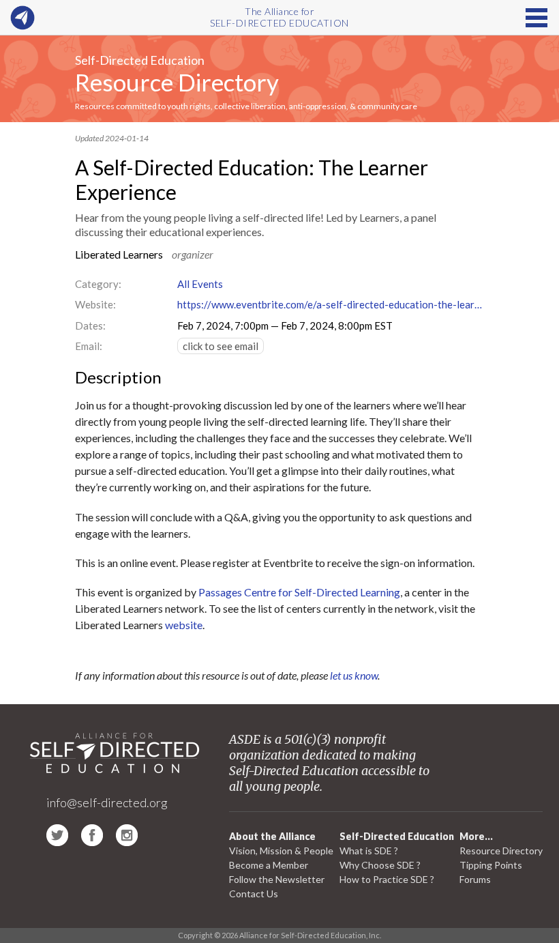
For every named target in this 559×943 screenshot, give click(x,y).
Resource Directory (177, 82)
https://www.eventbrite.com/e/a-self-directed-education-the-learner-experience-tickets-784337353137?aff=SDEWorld (330, 304)
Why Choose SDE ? (380, 865)
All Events (200, 284)
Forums (475, 879)
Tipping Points (490, 865)
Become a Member (268, 865)
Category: (98, 284)
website (183, 624)
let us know (354, 675)
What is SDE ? (368, 850)
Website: (95, 304)
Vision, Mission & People (281, 850)
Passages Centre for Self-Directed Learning (299, 591)
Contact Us (253, 893)
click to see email (220, 346)
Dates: (90, 325)
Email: (88, 346)
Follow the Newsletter (276, 879)
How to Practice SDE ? (386, 879)
